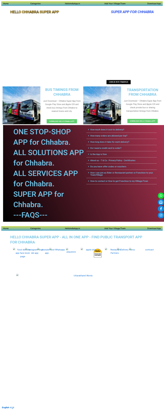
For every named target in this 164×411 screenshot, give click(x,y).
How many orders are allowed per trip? (108, 136)
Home (6, 3)
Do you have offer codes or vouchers (108, 166)
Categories (35, 3)
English (5, 407)
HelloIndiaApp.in (72, 3)
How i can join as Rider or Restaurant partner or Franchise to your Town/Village (121, 174)
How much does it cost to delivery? (107, 129)
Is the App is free (98, 154)
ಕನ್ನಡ (12, 407)
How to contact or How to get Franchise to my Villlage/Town (119, 181)
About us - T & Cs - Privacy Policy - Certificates (112, 160)
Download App (154, 3)
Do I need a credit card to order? (105, 148)
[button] (121, 130)
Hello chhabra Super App (34, 12)
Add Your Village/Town (115, 3)
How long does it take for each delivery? (109, 142)
